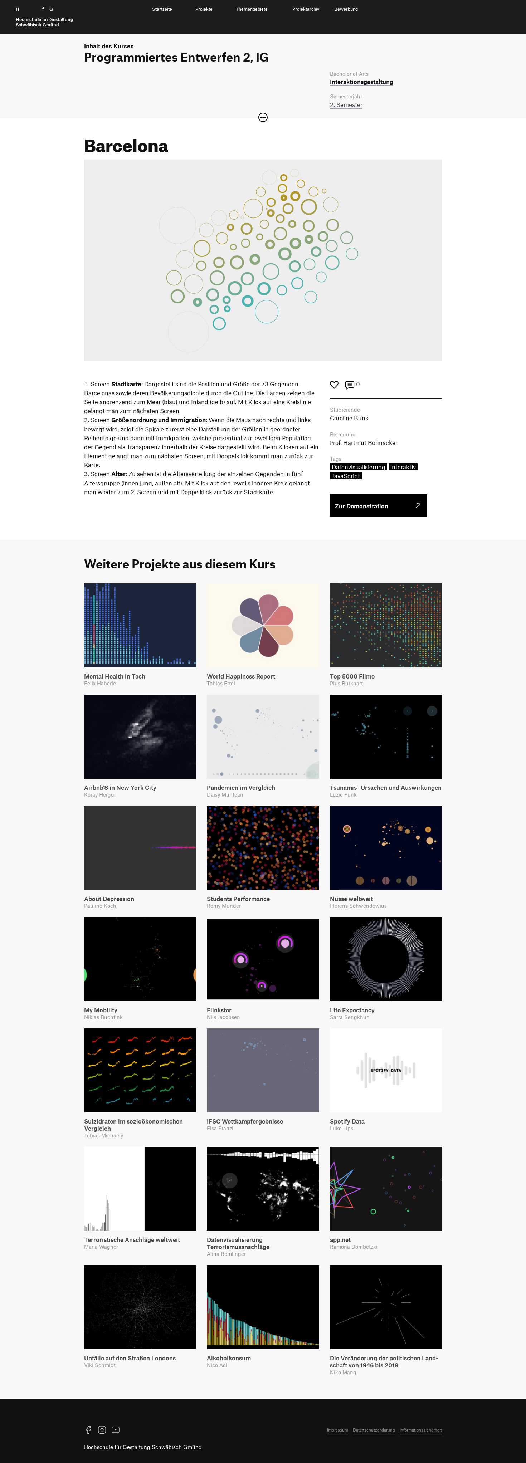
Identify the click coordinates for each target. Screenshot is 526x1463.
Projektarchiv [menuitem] (305, 9)
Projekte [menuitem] (204, 9)
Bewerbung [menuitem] (346, 9)
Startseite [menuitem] (162, 9)
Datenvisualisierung (358, 466)
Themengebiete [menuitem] (252, 9)
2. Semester (346, 104)
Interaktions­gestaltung (361, 81)
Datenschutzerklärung (374, 1429)
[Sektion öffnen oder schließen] (263, 117)
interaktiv (403, 466)
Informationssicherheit (421, 1429)
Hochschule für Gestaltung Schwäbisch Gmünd (143, 1447)
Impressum (337, 1429)
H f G (44, 17)
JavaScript (346, 475)
